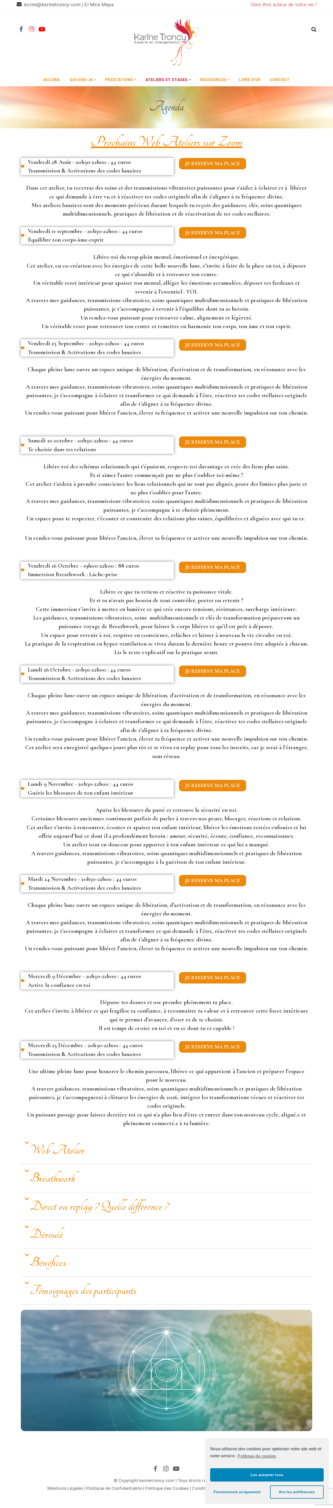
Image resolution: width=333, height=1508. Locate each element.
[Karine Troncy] (166, 41)
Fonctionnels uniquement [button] (237, 1492)
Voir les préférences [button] (297, 1492)
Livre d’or (249, 80)
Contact (280, 80)
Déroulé (46, 1234)
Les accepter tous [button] (267, 1475)
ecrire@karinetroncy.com (53, 4)
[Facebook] (21, 30)
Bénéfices (48, 1262)
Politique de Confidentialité (114, 1488)
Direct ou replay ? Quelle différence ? (99, 1206)
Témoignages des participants (83, 1290)
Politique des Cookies (167, 1488)
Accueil (51, 80)
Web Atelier (57, 1150)
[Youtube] (42, 30)
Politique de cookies (257, 1456)
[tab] (166, 1150)
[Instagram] (31, 30)
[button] (313, 30)
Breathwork (52, 1178)
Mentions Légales (65, 1488)
